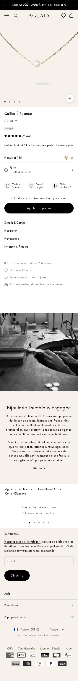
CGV (10, 648)
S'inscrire (17, 575)
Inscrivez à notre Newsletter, (22, 542)
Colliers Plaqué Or (46, 489)
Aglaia (9, 489)
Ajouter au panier (39, 208)
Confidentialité (27, 648)
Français (54, 629)
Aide (69, 648)
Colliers (24, 489)
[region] (39, 507)
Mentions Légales (51, 648)
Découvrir (39, 468)
